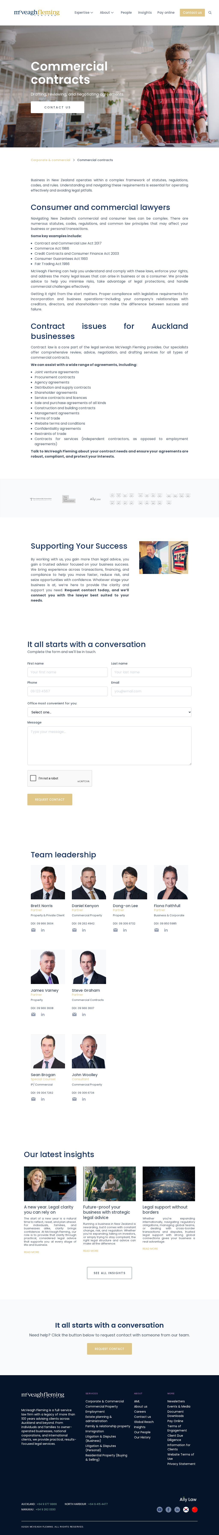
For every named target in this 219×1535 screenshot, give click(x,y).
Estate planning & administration (99, 1419)
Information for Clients (178, 1447)
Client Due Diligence (175, 1437)
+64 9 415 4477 (98, 1504)
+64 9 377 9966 (47, 1504)
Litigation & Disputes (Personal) (101, 1448)
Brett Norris (42, 905)
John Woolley (85, 1074)
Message (34, 722)
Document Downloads (175, 1413)
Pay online (166, 12)
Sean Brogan (43, 1074)
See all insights (110, 1273)
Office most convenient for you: (52, 703)
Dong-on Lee (125, 905)
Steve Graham (86, 990)
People (126, 12)
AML (137, 1401)
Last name (119, 663)
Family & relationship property (108, 1426)
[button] (84, 12)
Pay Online (175, 1421)
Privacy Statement (181, 1464)
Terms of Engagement (177, 1428)
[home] (37, 13)
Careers (140, 1411)
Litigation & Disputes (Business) (101, 1438)
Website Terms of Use (180, 1456)
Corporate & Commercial (105, 1401)
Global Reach (144, 1422)
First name (35, 663)
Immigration (95, 1431)
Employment (95, 1411)
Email (115, 682)
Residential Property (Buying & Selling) (106, 1457)
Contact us (142, 1417)
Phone (32, 682)
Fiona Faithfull (167, 905)
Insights (145, 12)
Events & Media (178, 1406)
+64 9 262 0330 (46, 1509)
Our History (142, 1437)
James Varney (44, 990)
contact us (57, 107)
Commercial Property (102, 1406)
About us (140, 1406)
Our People (142, 1432)
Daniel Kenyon (85, 905)
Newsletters (176, 1401)
